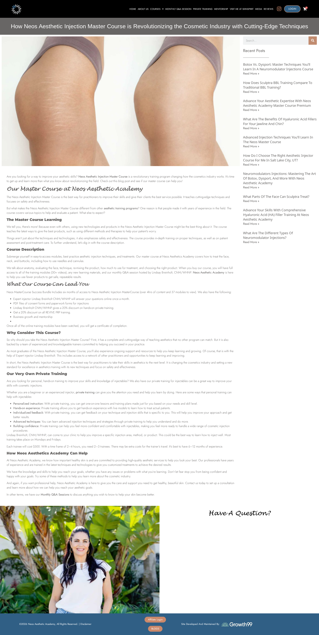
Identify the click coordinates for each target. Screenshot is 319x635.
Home (132, 9)
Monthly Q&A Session (178, 9)
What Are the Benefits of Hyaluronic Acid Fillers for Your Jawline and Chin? (280, 121)
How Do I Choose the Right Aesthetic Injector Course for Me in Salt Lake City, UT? (278, 158)
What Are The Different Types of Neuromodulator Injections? (268, 235)
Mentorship (221, 9)
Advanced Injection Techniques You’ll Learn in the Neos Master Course (278, 139)
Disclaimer (85, 624)
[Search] (313, 40)
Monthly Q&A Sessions (55, 494)
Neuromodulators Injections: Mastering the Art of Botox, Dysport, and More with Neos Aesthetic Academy (279, 178)
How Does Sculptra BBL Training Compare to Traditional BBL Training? (277, 85)
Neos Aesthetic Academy (208, 272)
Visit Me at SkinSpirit (242, 9)
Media (258, 9)
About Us (143, 9)
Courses (155, 9)
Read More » (251, 73)
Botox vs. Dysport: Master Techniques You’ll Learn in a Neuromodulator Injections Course (278, 66)
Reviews (268, 9)
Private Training (203, 9)
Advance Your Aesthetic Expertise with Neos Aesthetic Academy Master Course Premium (277, 103)
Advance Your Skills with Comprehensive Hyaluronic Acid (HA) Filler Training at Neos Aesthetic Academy (276, 215)
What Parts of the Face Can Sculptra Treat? (276, 196)
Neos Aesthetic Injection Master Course (102, 176)
